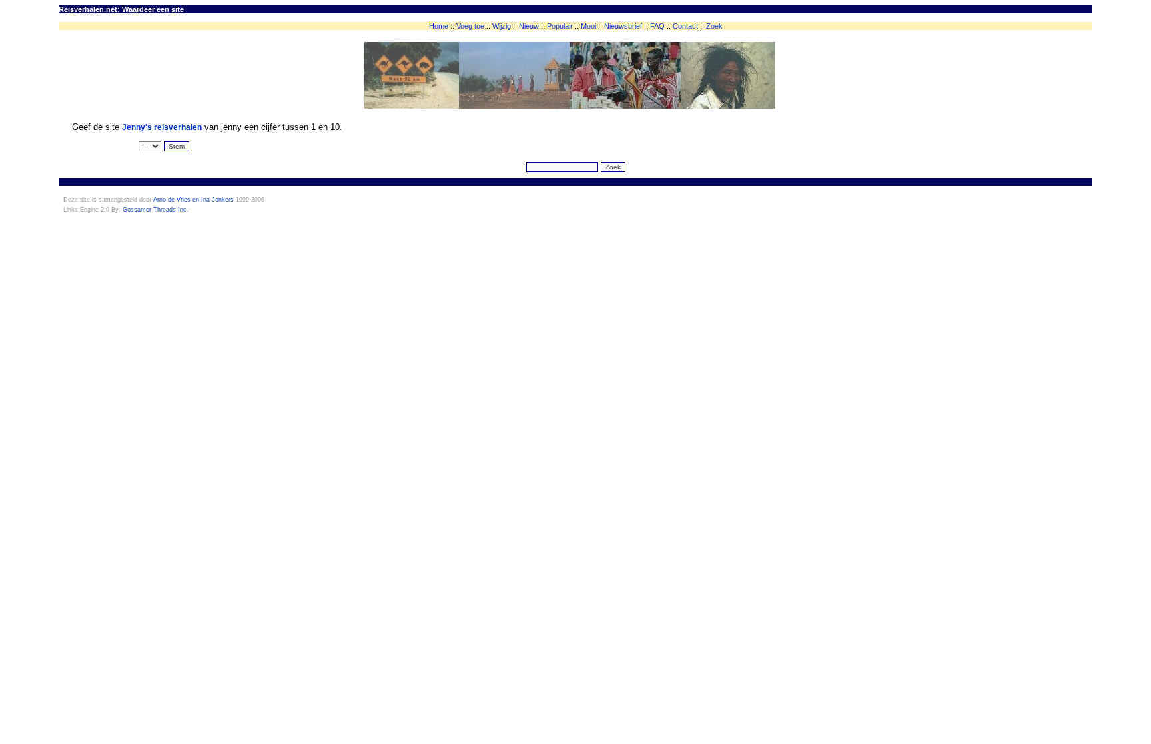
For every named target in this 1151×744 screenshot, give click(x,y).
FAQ (657, 26)
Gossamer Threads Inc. (156, 209)
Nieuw (529, 26)
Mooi (588, 26)
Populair (560, 26)
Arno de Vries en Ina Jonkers (193, 199)
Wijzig (501, 26)
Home (438, 26)
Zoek (714, 26)
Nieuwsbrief (623, 26)
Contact (685, 26)
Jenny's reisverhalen (162, 127)
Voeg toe (470, 26)
